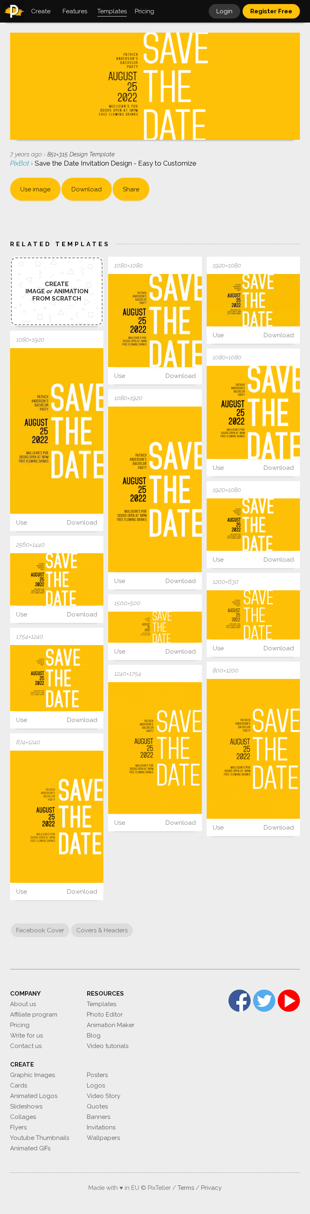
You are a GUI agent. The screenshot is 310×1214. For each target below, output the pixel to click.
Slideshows (26, 1106)
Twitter (264, 1001)
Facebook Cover (40, 930)
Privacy (211, 1187)
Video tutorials (107, 1046)
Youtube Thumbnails (39, 1137)
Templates (101, 1004)
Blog (94, 1035)
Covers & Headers (102, 930)
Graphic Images (32, 1075)
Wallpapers (103, 1137)
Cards (18, 1085)
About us (23, 1004)
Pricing (19, 1025)
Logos (96, 1085)
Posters (97, 1075)
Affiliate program (33, 1014)
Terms (186, 1187)
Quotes (97, 1106)
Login (224, 11)
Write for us (26, 1035)
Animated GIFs (30, 1148)
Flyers (18, 1127)
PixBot (20, 163)
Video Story (103, 1096)
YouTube (289, 1001)
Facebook (239, 1001)
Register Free (271, 11)
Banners (98, 1117)
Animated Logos (33, 1096)
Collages (23, 1117)
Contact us (26, 1046)
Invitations (101, 1127)
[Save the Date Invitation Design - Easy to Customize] (154, 320)
